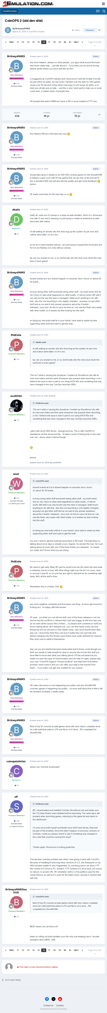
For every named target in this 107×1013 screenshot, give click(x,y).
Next (76, 42)
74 (33, 42)
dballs (16, 209)
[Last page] (82, 42)
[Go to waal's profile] (16, 483)
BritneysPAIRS (22, 28)
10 (17, 785)
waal (16, 474)
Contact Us (48, 1005)
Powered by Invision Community (53, 1009)
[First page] (6, 42)
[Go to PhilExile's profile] (16, 345)
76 (44, 42)
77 (49, 42)
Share (76, 30)
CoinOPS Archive (36, 31)
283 (18, 821)
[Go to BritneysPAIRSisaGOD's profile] (16, 902)
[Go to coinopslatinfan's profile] (16, 771)
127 (17, 916)
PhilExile (16, 335)
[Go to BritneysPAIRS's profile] (8, 30)
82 (17, 234)
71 (18, 42)
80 (65, 42)
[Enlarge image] (68, 134)
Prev (11, 42)
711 (17, 420)
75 (38, 42)
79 (60, 42)
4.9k (17, 83)
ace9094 (16, 396)
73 (28, 42)
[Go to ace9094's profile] (16, 406)
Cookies (60, 1005)
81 (70, 42)
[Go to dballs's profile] (16, 219)
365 (18, 498)
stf (16, 796)
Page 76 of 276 (94, 44)
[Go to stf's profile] (16, 806)
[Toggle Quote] (34, 342)
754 (18, 359)
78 (54, 42)
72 (23, 42)
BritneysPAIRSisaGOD (16, 891)
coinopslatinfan (16, 761)
